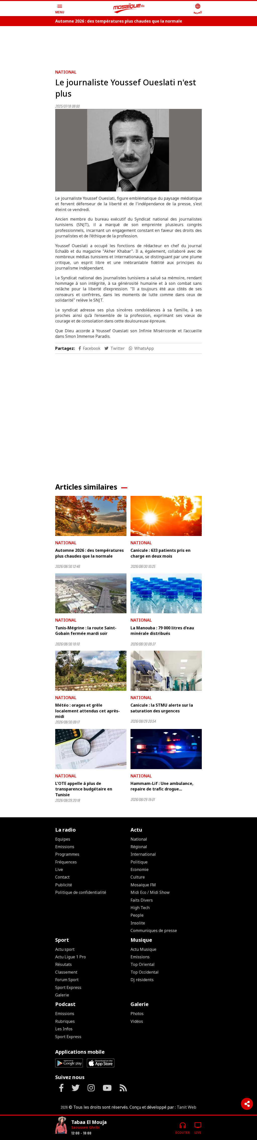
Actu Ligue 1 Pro (70, 957)
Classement (66, 972)
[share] (247, 1104)
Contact (62, 877)
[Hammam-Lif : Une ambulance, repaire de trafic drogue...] (166, 749)
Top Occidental (145, 972)
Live (59, 869)
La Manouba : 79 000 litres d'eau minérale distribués (162, 630)
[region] (128, 46)
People (137, 915)
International (143, 854)
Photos (137, 1013)
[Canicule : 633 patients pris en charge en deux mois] (166, 516)
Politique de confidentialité (80, 892)
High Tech (140, 907)
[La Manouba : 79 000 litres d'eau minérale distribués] (166, 593)
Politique (139, 862)
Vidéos (137, 1021)
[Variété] (61, 1126)
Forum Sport (67, 979)
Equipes (62, 839)
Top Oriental (143, 964)
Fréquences (66, 862)
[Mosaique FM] (129, 8)
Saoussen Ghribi (85, 1127)
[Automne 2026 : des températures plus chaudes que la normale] (90, 516)
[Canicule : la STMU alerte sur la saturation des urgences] (166, 671)
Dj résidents (142, 979)
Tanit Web (186, 1107)
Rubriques (65, 1021)
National (66, 72)
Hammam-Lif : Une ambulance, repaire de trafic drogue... (162, 786)
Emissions (64, 846)
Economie (140, 869)
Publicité (63, 885)
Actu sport (65, 949)
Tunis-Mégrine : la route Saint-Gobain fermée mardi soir (85, 630)
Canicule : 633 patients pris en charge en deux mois (160, 553)
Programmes (67, 854)
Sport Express (68, 987)
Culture (138, 877)
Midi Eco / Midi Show (150, 892)
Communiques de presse (154, 930)
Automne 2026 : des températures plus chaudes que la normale (118, 21)
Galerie (62, 995)
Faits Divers (142, 900)
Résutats (63, 964)
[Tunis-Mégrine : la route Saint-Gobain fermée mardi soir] (90, 593)
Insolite (138, 923)
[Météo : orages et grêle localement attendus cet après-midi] (90, 671)
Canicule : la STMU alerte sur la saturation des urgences (162, 707)
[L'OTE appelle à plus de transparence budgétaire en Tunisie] (90, 749)
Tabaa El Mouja (89, 1122)
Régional (139, 846)
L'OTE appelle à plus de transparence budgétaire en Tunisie (83, 789)
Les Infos (64, 1029)
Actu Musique (143, 949)
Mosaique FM (143, 885)
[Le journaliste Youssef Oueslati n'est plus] (128, 150)
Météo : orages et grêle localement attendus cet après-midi (87, 710)
